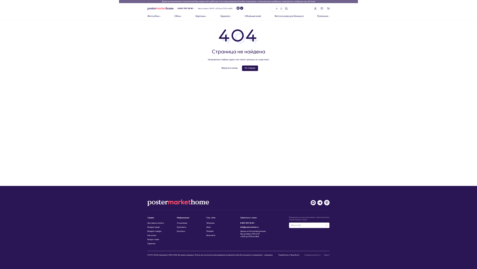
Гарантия (151, 244)
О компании (182, 223)
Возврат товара (154, 231)
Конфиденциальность (313, 255)
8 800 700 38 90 (185, 9)
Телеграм (210, 223)
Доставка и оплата (155, 223)
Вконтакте (210, 235)
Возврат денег (153, 227)
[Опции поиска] (276, 8)
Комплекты (181, 227)
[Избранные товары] (322, 8)
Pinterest (210, 231)
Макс (208, 227)
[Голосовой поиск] (281, 8)
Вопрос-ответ (153, 239)
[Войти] (315, 8)
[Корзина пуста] (328, 8)
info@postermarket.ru (249, 227)
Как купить (151, 235)
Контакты (181, 231)
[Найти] (286, 8)
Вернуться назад (230, 68)
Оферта (327, 255)
